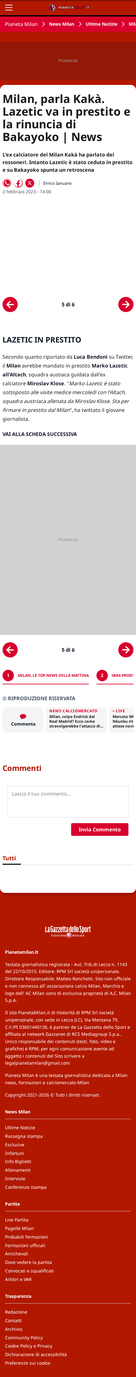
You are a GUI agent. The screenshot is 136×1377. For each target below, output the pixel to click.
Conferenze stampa (25, 1187)
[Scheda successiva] (125, 304)
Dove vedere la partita (28, 1262)
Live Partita (16, 1220)
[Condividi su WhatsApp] (7, 183)
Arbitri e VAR (18, 1279)
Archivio (13, 1329)
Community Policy (24, 1338)
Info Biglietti (18, 1161)
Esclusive (14, 1145)
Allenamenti (18, 1170)
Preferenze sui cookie (27, 1363)
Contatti (13, 1320)
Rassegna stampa (24, 1136)
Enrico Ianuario (57, 183)
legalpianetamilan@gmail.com (37, 1063)
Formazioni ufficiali (25, 1245)
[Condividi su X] (29, 183)
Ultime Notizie (101, 24)
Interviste (15, 1178)
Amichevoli (16, 1254)
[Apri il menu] (9, 7)
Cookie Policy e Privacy (28, 1346)
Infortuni (14, 1153)
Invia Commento (100, 829)
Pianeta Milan (21, 24)
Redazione (16, 1312)
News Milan (61, 24)
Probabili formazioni (26, 1237)
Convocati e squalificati (29, 1271)
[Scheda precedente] (10, 304)
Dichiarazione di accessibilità (36, 1354)
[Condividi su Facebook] (18, 183)
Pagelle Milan (19, 1228)
